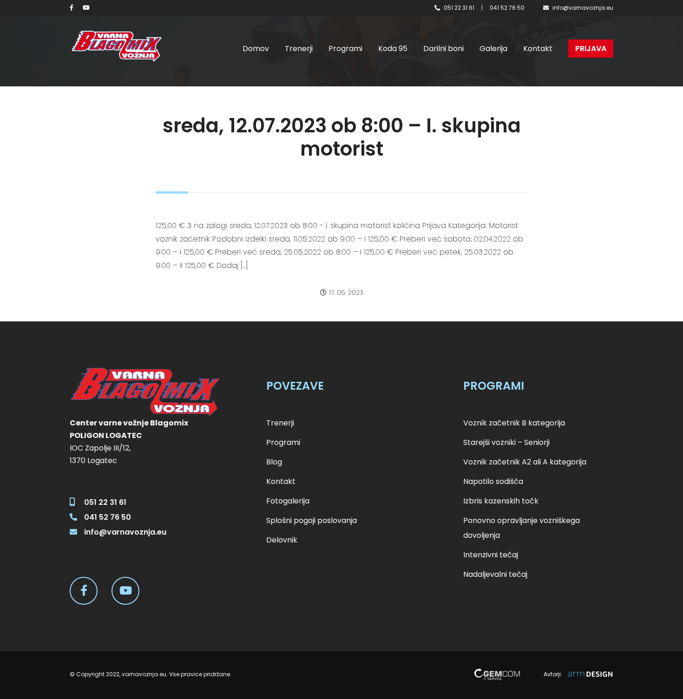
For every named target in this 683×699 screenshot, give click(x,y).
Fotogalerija (287, 501)
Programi (345, 48)
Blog (274, 462)
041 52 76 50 (507, 8)
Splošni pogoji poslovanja (311, 520)
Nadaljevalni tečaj (495, 574)
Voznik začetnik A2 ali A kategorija (524, 462)
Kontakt (537, 48)
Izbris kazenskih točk (501, 501)
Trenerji (299, 48)
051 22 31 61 (459, 8)
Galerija (493, 48)
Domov (256, 48)
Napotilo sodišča (493, 481)
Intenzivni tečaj (490, 554)
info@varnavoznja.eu (582, 8)
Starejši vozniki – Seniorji (506, 442)
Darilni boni (443, 48)
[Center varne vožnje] (116, 46)
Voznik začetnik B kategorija (514, 423)
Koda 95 (392, 48)
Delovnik (281, 540)
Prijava (590, 48)
